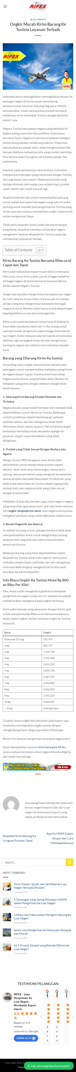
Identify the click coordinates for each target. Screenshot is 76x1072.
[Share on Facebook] (28, 780)
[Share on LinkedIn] (48, 780)
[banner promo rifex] (38, 766)
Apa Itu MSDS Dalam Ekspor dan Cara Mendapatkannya (59, 838)
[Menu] (5, 6)
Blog (33, 19)
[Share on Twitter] (35, 780)
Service (41, 19)
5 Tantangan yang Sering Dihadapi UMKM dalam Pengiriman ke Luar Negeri (40, 901)
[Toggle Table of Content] (38, 250)
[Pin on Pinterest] (41, 780)
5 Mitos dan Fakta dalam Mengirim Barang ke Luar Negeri (42, 916)
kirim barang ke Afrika (52, 747)
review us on (24, 1038)
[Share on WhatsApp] (21, 780)
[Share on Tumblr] (55, 780)
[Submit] (69, 862)
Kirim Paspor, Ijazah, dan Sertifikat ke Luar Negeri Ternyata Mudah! (40, 885)
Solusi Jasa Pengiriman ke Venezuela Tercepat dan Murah (42, 931)
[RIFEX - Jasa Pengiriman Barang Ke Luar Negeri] (38, 6)
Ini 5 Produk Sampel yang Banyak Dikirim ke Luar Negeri (41, 946)
